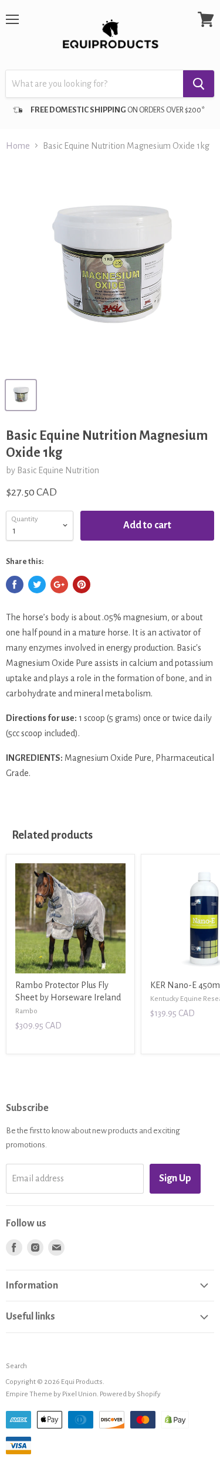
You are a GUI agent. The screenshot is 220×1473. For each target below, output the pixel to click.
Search (16, 1366)
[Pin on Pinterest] (81, 584)
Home (18, 146)
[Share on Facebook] (14, 584)
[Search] (198, 83)
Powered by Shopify (130, 1394)
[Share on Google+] (59, 584)
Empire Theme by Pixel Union (51, 1394)
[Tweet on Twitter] (37, 584)
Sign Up (175, 1178)
